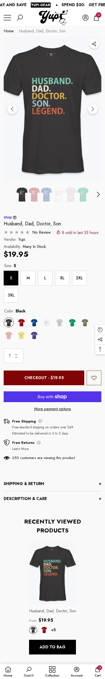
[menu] (7, 17)
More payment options (52, 409)
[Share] (94, 44)
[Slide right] (93, 109)
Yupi (21, 239)
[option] (52, 109)
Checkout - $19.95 (44, 378)
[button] (19, 17)
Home (9, 31)
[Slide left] (12, 109)
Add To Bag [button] (52, 647)
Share (94, 44)
